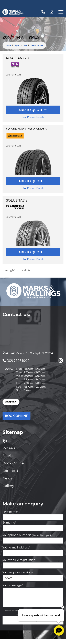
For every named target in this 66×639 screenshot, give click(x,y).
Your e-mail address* (16, 547)
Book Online (13, 463)
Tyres (7, 441)
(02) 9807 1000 (18, 360)
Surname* (9, 522)
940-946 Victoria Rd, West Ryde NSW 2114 (29, 353)
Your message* (13, 585)
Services (9, 456)
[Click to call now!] (43, 12)
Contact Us (12, 471)
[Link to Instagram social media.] (60, 360)
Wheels (9, 448)
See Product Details (33, 117)
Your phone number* (27, 535)
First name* (10, 511)
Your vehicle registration (19, 560)
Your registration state (18, 572)
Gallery (8, 486)
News (7, 478)
